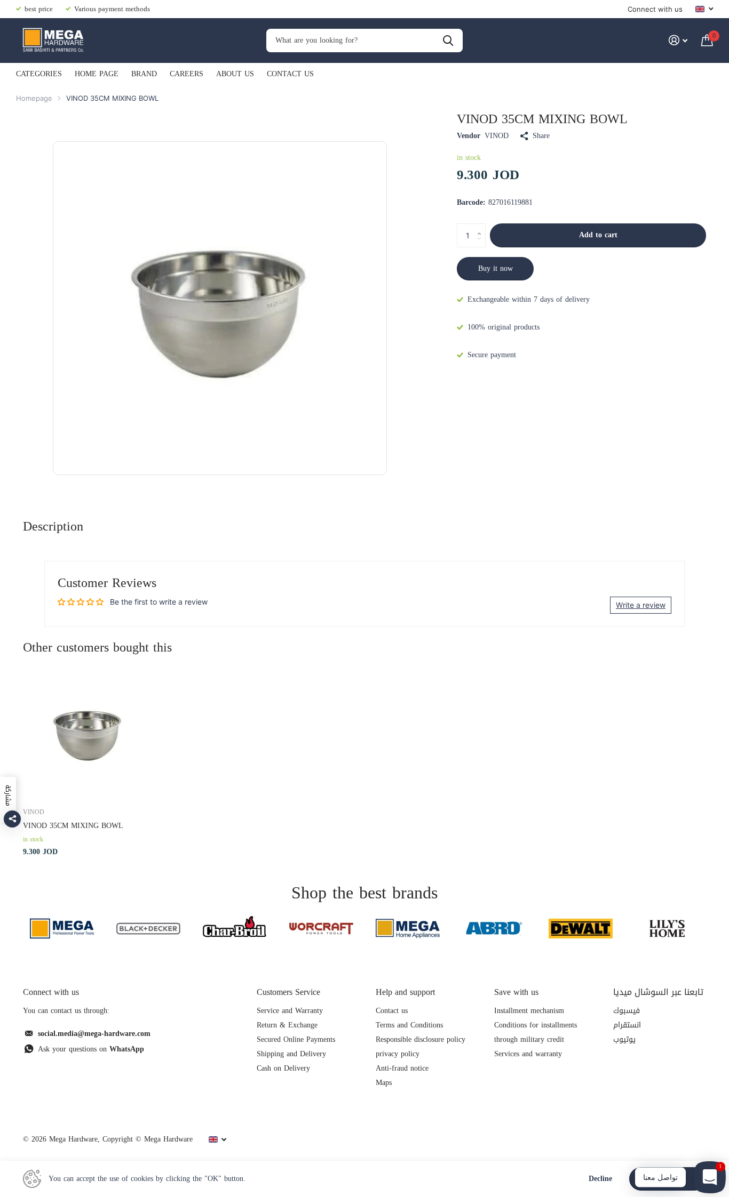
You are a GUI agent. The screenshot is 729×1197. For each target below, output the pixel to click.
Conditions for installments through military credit (535, 1032)
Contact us (290, 74)
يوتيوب (624, 1039)
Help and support (405, 992)
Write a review (640, 604)
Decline (600, 1179)
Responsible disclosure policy (420, 1039)
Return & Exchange (287, 1025)
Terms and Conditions (409, 1025)
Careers (186, 74)
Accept (668, 1178)
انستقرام (627, 1025)
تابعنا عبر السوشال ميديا (658, 992)
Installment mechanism (529, 1010)
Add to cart (598, 235)
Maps (384, 1082)
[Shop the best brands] (62, 928)
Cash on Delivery (283, 1068)
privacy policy (397, 1054)
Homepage (34, 98)
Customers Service (288, 992)
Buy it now (495, 268)
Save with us (516, 992)
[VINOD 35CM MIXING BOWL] (88, 733)
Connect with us (655, 9)
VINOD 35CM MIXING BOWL (73, 825)
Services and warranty (528, 1054)
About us (235, 74)
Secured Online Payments (296, 1039)
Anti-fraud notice (402, 1068)
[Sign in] (678, 40)
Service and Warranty (290, 1010)
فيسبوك (626, 1010)
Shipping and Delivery (291, 1054)
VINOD (497, 136)
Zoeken (448, 41)
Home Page (96, 74)
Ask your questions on (91, 1049)
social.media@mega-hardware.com (94, 1033)
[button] (481, 226)
